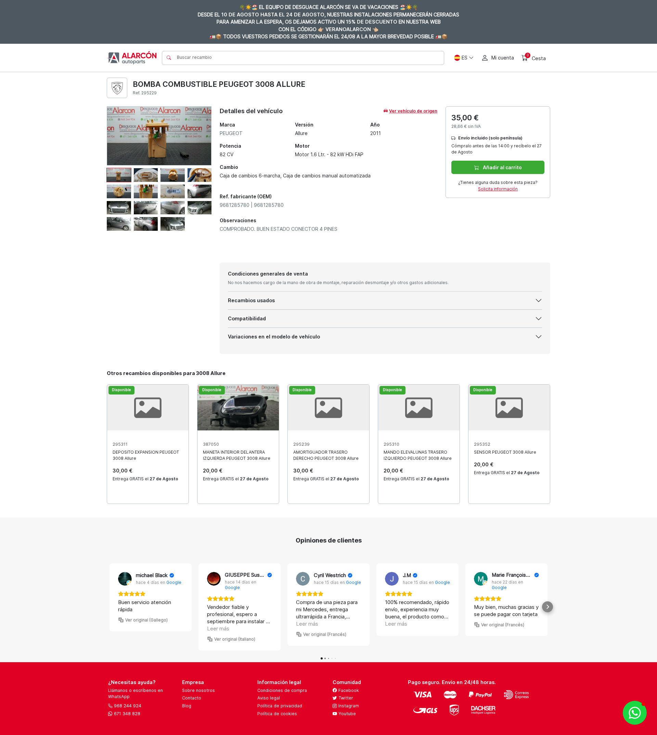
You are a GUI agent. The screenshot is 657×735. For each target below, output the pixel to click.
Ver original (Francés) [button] (324, 634)
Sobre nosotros (198, 690)
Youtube (346, 713)
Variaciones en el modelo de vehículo (274, 336)
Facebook (348, 690)
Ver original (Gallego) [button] (146, 620)
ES (464, 58)
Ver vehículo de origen (413, 110)
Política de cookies (277, 713)
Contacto (191, 697)
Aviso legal (268, 697)
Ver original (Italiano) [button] (234, 639)
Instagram (348, 705)
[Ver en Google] (125, 579)
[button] (109, 606)
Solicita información (498, 188)
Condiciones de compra (282, 690)
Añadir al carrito (502, 167)
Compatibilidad (247, 318)
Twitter (345, 697)
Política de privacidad (279, 705)
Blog (186, 705)
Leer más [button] (218, 628)
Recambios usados (251, 300)
